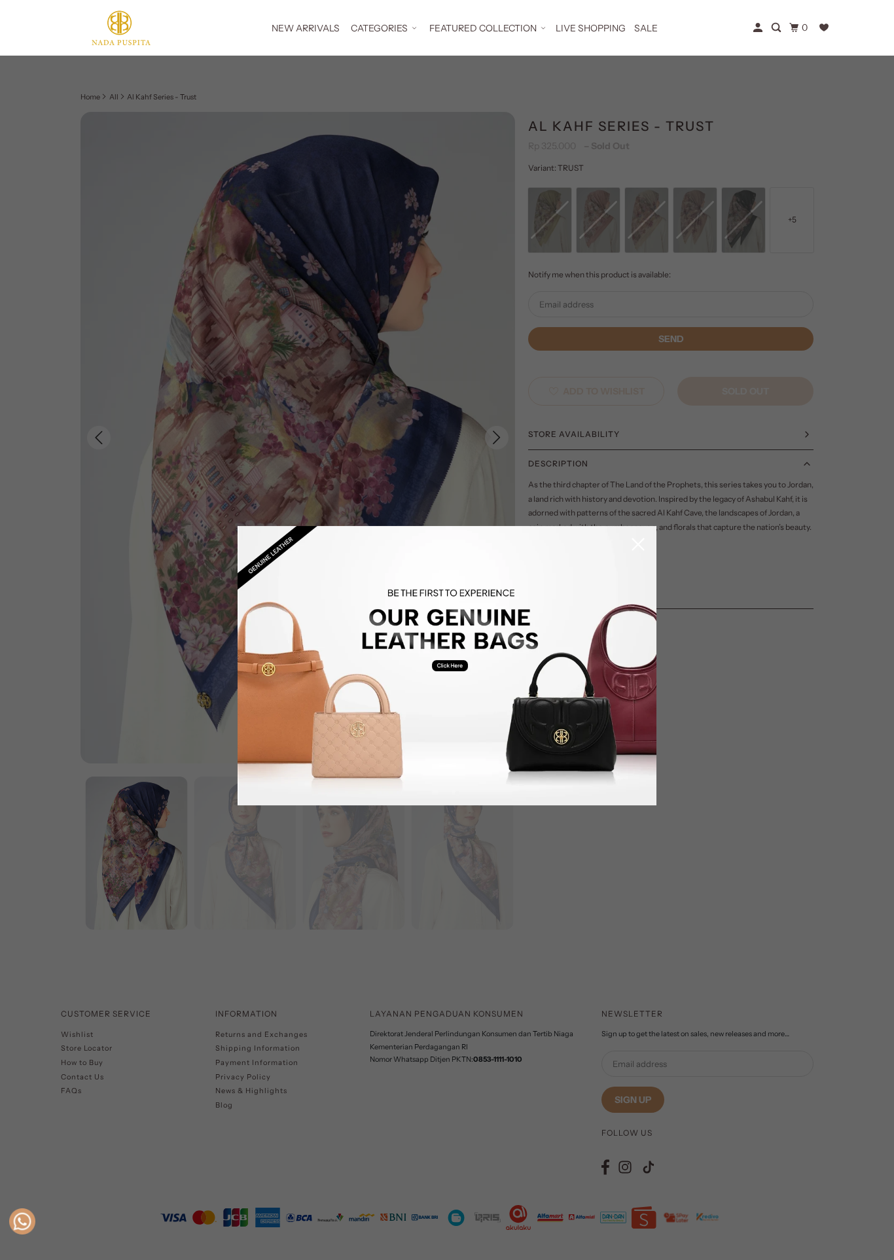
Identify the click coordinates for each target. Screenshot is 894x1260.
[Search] (777, 27)
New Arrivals (306, 28)
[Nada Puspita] (120, 28)
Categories (379, 28)
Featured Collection (483, 28)
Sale (646, 28)
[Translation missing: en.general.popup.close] (638, 545)
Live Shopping (591, 28)
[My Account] (759, 27)
